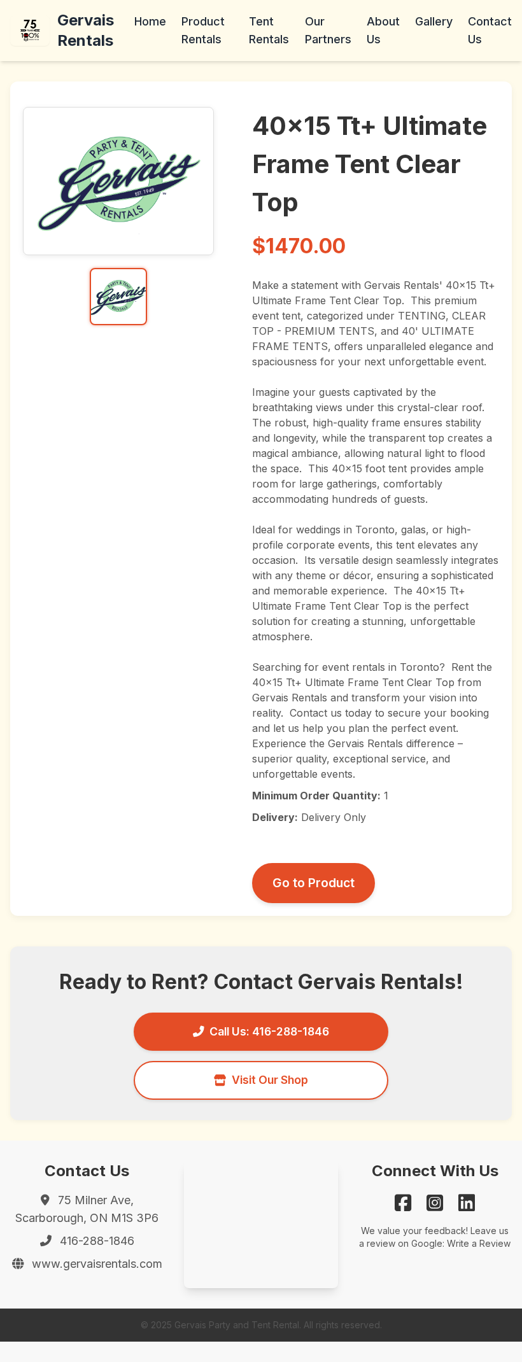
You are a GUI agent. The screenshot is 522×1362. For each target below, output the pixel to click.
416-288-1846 (97, 1240)
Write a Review (479, 1243)
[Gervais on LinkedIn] (466, 1202)
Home (150, 21)
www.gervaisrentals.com (97, 1263)
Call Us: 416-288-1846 (269, 1031)
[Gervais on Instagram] (435, 1202)
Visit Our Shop (270, 1079)
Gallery (434, 21)
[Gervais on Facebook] (403, 1202)
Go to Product (313, 882)
